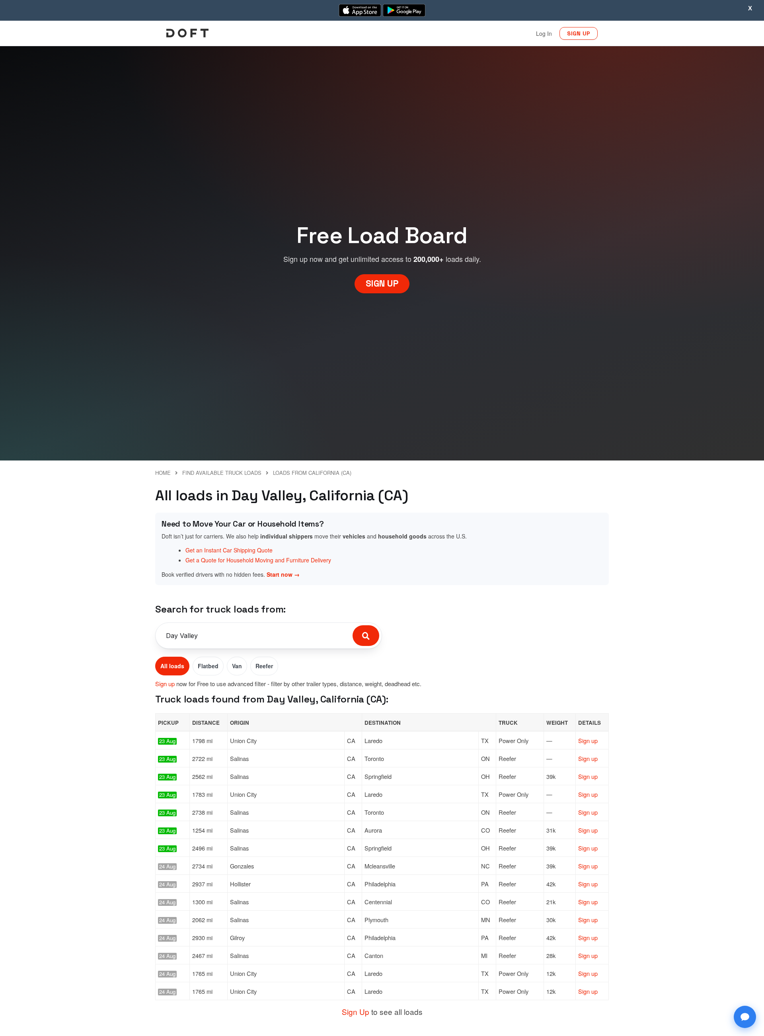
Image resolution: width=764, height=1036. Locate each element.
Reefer (264, 666)
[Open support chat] (745, 1017)
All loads (172, 666)
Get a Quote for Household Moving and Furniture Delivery (258, 560)
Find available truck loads (221, 472)
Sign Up (355, 1011)
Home (163, 472)
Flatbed (208, 666)
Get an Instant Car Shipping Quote (229, 550)
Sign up (165, 683)
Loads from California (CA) (312, 472)
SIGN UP (578, 33)
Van (237, 666)
